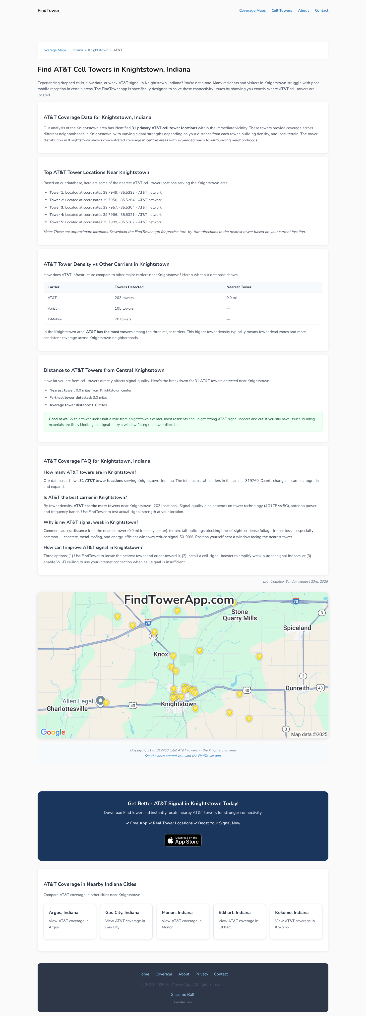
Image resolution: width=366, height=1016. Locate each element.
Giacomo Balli (183, 994)
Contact (321, 10)
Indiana (77, 50)
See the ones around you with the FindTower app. (183, 755)
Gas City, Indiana (122, 912)
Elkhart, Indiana (235, 912)
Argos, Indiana (63, 912)
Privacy (201, 974)
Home (143, 974)
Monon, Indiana (177, 912)
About (303, 10)
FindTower (49, 10)
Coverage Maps (252, 10)
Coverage (163, 974)
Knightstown (98, 50)
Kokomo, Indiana (292, 912)
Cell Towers (282, 10)
